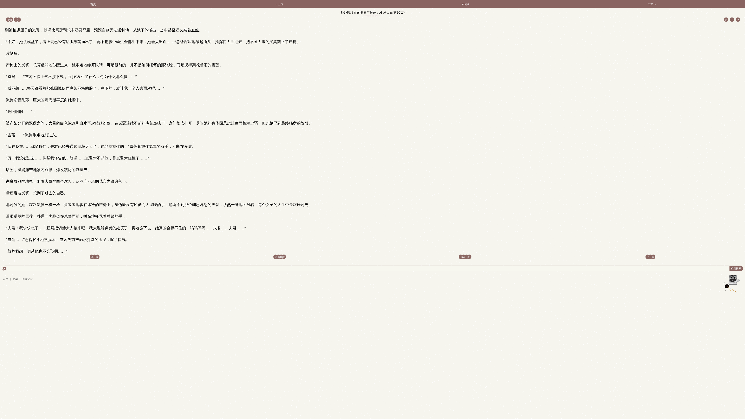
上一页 (94, 256)
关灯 (17, 19)
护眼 (9, 19)
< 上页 (279, 4)
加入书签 (465, 256)
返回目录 (280, 256)
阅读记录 (27, 279)
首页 (93, 4)
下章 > (652, 4)
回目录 (466, 4)
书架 (15, 279)
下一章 (650, 256)
